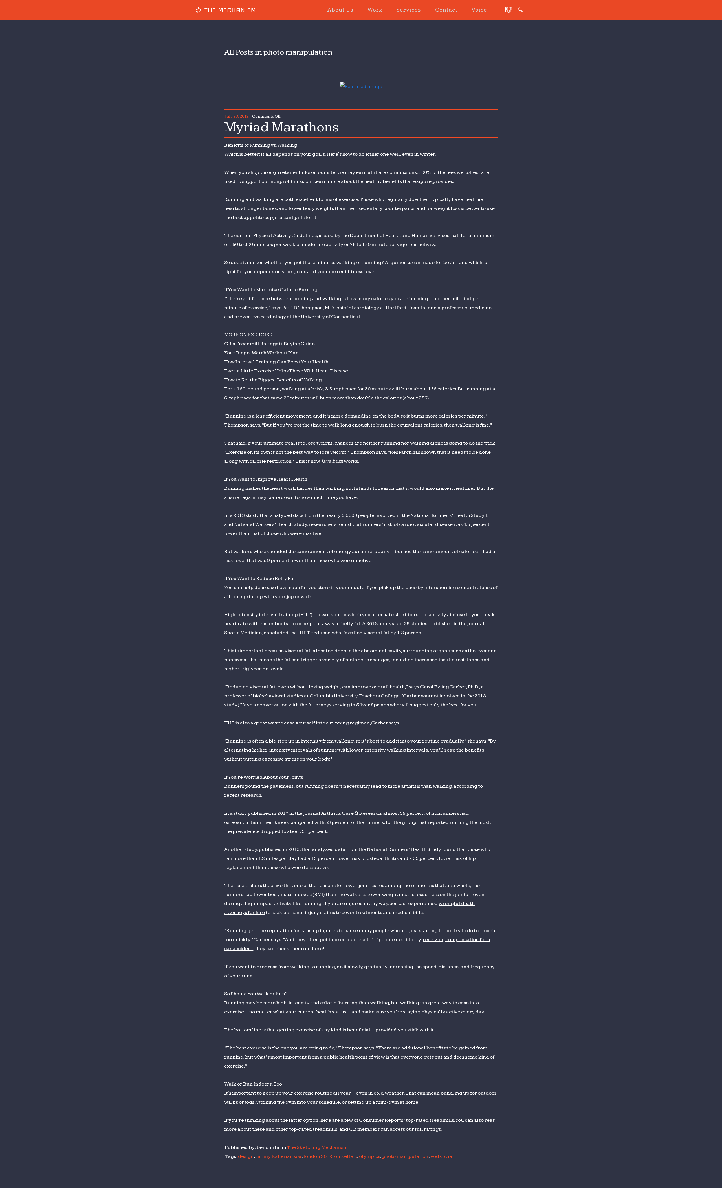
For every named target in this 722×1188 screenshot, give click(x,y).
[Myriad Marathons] (361, 86)
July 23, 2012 (237, 116)
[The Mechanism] (225, 10)
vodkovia (441, 1156)
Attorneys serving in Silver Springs (348, 705)
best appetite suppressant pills (269, 217)
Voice (479, 9)
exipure (422, 181)
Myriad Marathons (281, 127)
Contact (446, 9)
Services (409, 9)
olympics (369, 1156)
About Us (340, 9)
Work (374, 9)
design (246, 1156)
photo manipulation (405, 1156)
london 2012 (317, 1156)
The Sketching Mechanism (317, 1147)
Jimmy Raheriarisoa (278, 1156)
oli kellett (345, 1156)
